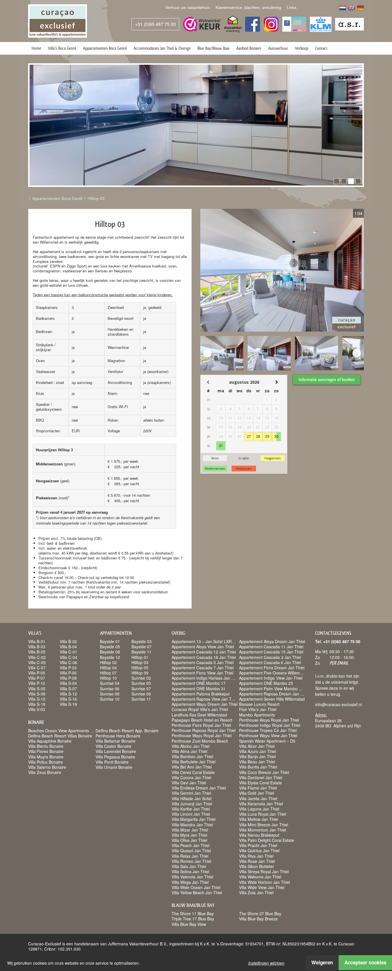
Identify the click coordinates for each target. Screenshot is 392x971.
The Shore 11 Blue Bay (193, 913)
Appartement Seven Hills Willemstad (272, 699)
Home (36, 48)
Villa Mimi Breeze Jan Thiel (263, 824)
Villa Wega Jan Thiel (190, 882)
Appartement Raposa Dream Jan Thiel (274, 694)
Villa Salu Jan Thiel (189, 866)
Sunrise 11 (141, 699)
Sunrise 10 (109, 699)
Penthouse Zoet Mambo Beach (200, 741)
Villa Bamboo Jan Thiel (192, 756)
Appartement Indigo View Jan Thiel (270, 678)
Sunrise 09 (141, 694)
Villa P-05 (36, 673)
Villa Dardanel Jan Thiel (260, 777)
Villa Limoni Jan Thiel (191, 814)
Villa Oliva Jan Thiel (189, 840)
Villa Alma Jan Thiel (189, 751)
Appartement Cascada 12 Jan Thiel (204, 652)
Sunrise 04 (109, 683)
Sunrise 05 (141, 683)
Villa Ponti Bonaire (112, 762)
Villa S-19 (68, 704)
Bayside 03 (141, 641)
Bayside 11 (141, 652)
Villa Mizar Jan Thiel (190, 830)
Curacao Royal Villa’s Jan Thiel (200, 709)
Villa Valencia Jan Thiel (192, 877)
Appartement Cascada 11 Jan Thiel (271, 646)
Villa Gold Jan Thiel (256, 793)
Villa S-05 (36, 688)
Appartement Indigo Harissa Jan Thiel (206, 678)
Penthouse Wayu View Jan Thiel (268, 735)
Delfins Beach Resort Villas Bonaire (60, 736)
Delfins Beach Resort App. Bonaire (127, 730)
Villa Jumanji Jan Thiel (192, 803)
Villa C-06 (68, 662)
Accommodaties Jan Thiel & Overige (162, 48)
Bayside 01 (110, 641)
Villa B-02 (68, 641)
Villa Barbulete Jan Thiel (194, 761)
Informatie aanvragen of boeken (327, 379)
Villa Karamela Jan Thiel (261, 803)
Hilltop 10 (108, 678)
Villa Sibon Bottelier (256, 866)
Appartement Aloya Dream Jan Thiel (272, 641)
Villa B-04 (68, 646)
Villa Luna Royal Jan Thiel (262, 814)
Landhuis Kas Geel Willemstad (199, 715)
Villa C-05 (37, 662)
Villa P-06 (68, 673)
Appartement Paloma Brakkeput (201, 694)
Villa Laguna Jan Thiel (259, 809)
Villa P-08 (68, 678)
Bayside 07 (141, 646)
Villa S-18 (36, 704)
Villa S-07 (68, 688)
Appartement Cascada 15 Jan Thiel (271, 652)
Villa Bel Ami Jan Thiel (192, 767)
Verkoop (301, 48)
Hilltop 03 (96, 198)
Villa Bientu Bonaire (45, 746)
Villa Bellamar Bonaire (115, 741)
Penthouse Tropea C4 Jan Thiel (268, 730)
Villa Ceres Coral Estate (193, 772)
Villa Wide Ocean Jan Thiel (196, 887)
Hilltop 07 (108, 673)
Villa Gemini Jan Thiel (191, 793)
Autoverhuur (278, 48)
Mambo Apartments (257, 715)
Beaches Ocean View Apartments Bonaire (66, 730)
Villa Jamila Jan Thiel (258, 798)
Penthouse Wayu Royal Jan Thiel (202, 735)
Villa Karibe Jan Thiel (191, 809)
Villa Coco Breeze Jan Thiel (264, 772)
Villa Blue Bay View (189, 924)
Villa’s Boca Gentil (62, 48)
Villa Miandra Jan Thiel (192, 824)
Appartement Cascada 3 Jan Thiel (270, 657)
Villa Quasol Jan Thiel (191, 850)
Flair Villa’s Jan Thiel (257, 709)
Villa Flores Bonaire (45, 751)
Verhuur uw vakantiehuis (187, 7)
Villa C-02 (37, 657)
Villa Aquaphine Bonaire (49, 741)
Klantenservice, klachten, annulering (248, 7)
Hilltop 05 (139, 667)
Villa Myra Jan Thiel (189, 835)
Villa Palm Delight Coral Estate (266, 840)
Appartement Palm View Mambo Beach (274, 688)
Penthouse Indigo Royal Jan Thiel (269, 725)
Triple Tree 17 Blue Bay (193, 919)
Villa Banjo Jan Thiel (257, 756)
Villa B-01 (36, 641)
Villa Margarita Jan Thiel (194, 819)
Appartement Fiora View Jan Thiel (202, 673)
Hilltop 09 (139, 673)
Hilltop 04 (108, 667)
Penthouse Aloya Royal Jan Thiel (269, 720)
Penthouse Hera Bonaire (118, 736)
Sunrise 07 (141, 688)
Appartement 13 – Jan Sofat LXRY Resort (209, 641)
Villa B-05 (36, 652)
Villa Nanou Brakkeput (259, 835)
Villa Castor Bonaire (113, 746)
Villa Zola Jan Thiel (256, 892)
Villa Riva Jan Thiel (256, 856)
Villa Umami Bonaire (114, 767)
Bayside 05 (110, 646)
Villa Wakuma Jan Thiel (260, 877)
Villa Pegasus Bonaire (115, 757)
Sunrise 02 (141, 678)
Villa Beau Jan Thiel (257, 761)
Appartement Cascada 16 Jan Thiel (204, 657)
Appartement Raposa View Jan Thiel (205, 699)
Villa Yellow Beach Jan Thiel (197, 892)
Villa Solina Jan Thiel (190, 871)
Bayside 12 (110, 657)
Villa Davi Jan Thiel (189, 782)
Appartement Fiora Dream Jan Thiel (271, 667)
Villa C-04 (68, 657)
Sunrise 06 (109, 688)
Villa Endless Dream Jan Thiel (199, 788)
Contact (321, 48)
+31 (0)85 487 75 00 (155, 24)
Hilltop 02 (108, 662)
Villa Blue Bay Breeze (258, 919)
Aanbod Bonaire (248, 48)
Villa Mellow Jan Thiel (258, 819)
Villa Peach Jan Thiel (190, 845)
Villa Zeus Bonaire (44, 772)
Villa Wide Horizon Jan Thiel (264, 882)
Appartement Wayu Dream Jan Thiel (205, 704)
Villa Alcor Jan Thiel (257, 746)
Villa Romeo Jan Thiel (191, 861)
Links (291, 7)
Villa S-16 (68, 699)
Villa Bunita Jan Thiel (258, 767)
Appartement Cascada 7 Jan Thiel (203, 667)
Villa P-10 (36, 683)
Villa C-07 (37, 667)
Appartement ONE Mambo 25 (266, 683)
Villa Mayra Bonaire (45, 757)
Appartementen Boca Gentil (105, 48)
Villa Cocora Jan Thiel (191, 777)
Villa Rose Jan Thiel (257, 861)
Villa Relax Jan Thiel (190, 856)
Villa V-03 (36, 709)
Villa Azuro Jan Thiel (257, 751)
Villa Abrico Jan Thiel (190, 746)
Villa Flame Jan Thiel (258, 788)
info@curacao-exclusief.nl (338, 704)
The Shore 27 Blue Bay (260, 913)
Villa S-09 (36, 694)
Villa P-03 (68, 667)
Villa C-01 (68, 652)
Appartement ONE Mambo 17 (199, 683)
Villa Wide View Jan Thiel (261, 887)
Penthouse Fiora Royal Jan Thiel (201, 725)
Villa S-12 (68, 694)
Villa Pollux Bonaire (45, 762)
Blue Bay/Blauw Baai (213, 48)
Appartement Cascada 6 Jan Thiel (270, 662)
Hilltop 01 (139, 657)
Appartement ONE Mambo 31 (199, 688)
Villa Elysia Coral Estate (260, 782)
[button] (336, 181)
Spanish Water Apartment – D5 (267, 741)
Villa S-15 (36, 699)
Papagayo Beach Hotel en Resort (202, 720)
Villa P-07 (36, 678)
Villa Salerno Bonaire (47, 767)
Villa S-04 (68, 683)
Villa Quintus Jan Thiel (259, 850)
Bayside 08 (110, 652)
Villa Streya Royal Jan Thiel (264, 871)
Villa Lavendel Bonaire (116, 751)
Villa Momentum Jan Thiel (262, 830)
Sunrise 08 (109, 694)
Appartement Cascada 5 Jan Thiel (203, 662)
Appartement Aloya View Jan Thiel (203, 646)
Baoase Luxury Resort (259, 704)
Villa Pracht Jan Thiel (258, 845)
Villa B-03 (36, 646)
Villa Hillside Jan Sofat (191, 798)
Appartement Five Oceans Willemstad (273, 673)
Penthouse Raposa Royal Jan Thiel (204, 730)
